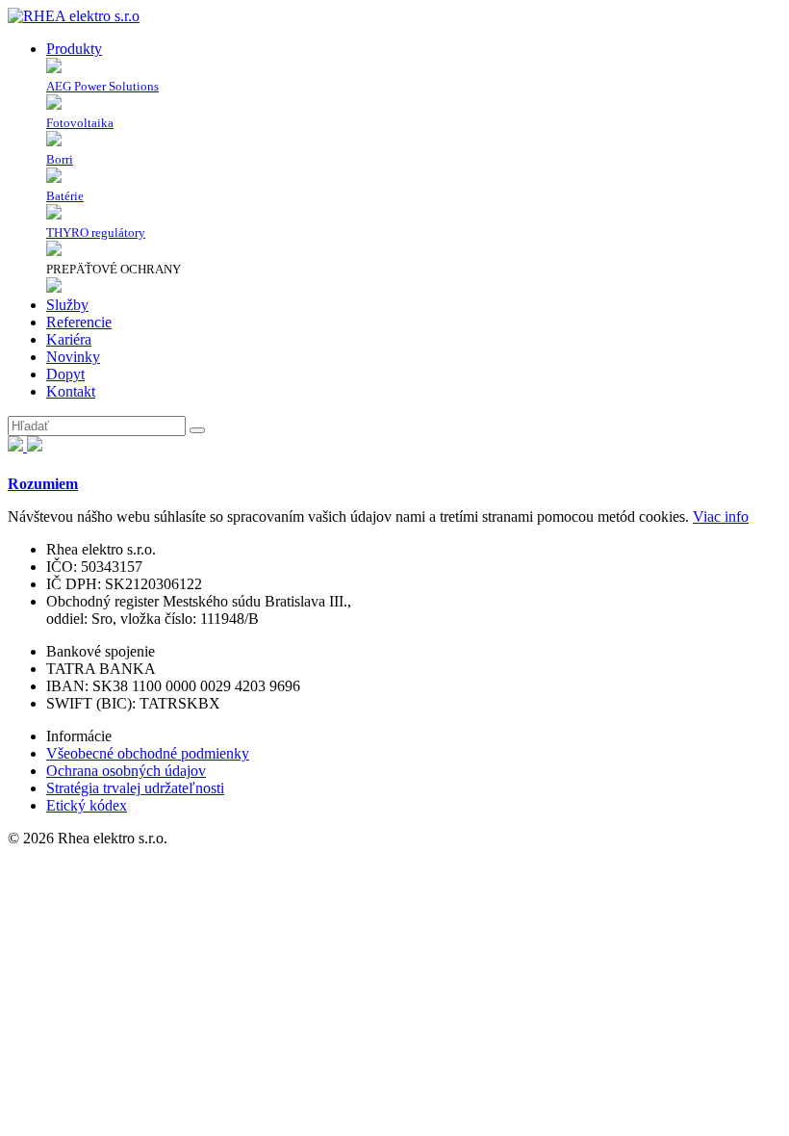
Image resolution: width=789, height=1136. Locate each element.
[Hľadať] (197, 430)
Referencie (79, 322)
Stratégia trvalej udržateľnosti (135, 788)
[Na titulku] (74, 16)
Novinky (73, 357)
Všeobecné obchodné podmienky (147, 753)
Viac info (721, 516)
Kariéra (68, 339)
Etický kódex (86, 805)
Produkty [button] (74, 48)
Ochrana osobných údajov (126, 770)
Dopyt (65, 374)
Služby (67, 305)
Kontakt (70, 391)
